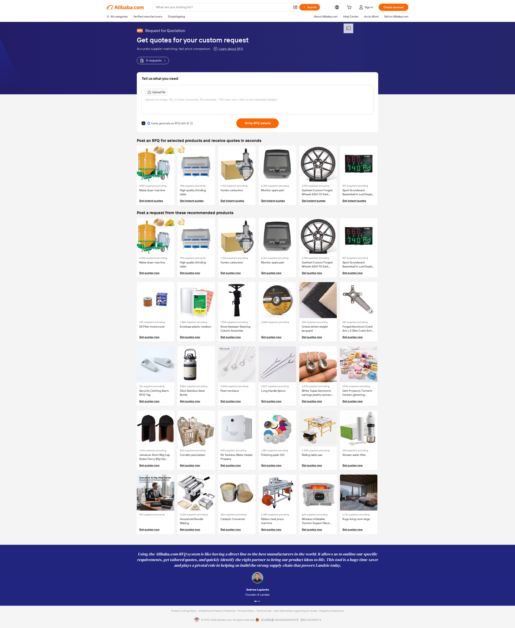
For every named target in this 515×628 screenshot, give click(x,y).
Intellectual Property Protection (217, 610)
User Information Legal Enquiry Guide (295, 610)
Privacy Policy (246, 610)
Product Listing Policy (184, 610)
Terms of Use (264, 610)
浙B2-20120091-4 (310, 619)
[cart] (350, 7)
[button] (295, 7)
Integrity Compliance (331, 610)
